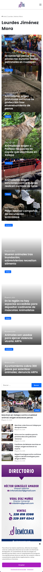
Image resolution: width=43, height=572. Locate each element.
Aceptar (21, 565)
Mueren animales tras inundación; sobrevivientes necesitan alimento (20, 259)
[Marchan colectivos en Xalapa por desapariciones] (7, 428)
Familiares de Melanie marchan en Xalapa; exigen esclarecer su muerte (28, 446)
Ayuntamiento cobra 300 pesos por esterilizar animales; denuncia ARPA (21, 369)
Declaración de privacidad (18, 569)
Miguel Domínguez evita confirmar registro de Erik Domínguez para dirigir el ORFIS (28, 456)
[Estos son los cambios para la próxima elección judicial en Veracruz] (7, 437)
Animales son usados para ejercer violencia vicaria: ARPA (18, 338)
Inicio (5, 16)
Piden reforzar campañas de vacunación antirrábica (21, 214)
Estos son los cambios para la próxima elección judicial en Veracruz (26, 436)
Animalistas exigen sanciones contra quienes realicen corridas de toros (21, 183)
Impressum (30, 569)
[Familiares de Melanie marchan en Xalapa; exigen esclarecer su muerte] (7, 447)
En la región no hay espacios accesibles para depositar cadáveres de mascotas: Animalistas (21, 305)
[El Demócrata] (21, 4)
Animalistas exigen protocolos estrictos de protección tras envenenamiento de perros (19, 102)
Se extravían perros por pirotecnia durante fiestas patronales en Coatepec (21, 59)
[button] (40, 544)
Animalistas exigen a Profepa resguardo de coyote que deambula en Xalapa (21, 150)
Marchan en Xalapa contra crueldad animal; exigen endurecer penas (19, 416)
